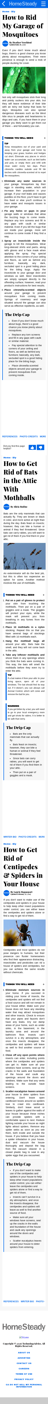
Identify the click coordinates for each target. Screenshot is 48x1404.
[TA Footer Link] (24, 1337)
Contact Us (24, 1363)
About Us (24, 1353)
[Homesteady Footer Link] (24, 1327)
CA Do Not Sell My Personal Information (24, 1386)
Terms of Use (24, 1374)
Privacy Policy (23, 1379)
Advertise (24, 1358)
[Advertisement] (24, 408)
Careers (24, 1369)
